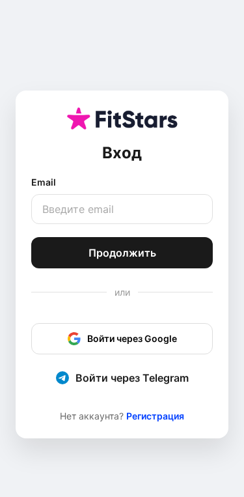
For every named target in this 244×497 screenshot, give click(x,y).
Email (43, 182)
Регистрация (155, 415)
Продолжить (122, 252)
